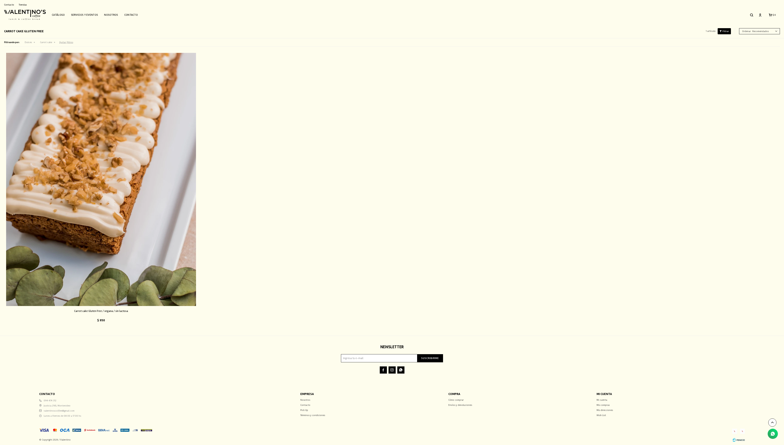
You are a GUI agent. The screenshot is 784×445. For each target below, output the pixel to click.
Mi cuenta (602, 400)
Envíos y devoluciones (460, 405)
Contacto (131, 15)
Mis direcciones (605, 410)
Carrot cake (46, 42)
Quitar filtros (66, 42)
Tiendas (23, 4)
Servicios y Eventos (84, 15)
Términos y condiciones (312, 415)
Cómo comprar (456, 400)
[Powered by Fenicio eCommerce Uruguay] (739, 440)
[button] (751, 15)
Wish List (601, 415)
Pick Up (304, 410)
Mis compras (603, 405)
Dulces (28, 42)
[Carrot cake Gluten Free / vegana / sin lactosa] (101, 179)
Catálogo (58, 15)
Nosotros (111, 15)
